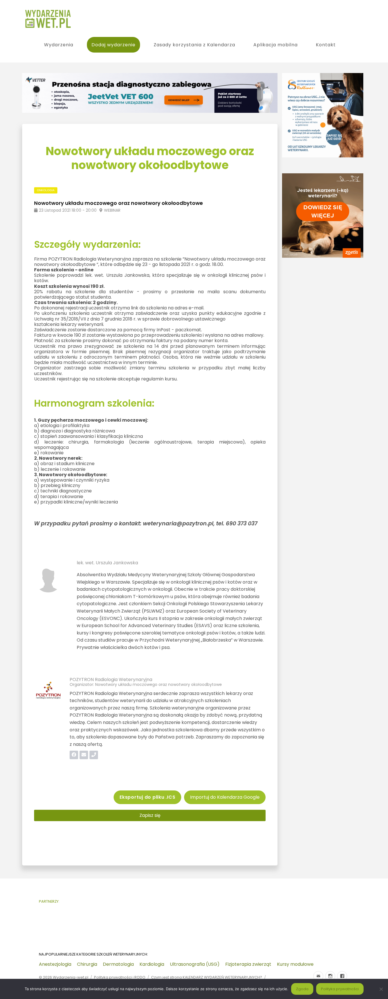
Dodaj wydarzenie (113, 44)
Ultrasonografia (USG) (195, 964)
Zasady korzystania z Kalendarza (194, 44)
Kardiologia (151, 964)
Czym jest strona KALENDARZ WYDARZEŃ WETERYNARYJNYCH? (206, 977)
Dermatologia (118, 964)
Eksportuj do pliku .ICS (147, 797)
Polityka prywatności (340, 989)
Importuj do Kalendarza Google (225, 797)
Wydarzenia (58, 44)
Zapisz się (149, 815)
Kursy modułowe (295, 964)
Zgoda (302, 989)
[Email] (318, 976)
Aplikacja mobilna (275, 44)
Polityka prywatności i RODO (119, 977)
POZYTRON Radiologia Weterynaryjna (111, 679)
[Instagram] (330, 976)
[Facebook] (342, 976)
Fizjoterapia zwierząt (248, 964)
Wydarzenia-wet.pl (70, 977)
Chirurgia (87, 964)
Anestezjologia (55, 964)
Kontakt (326, 44)
